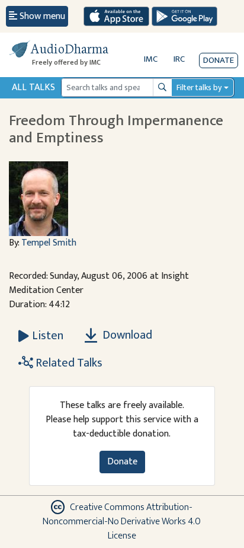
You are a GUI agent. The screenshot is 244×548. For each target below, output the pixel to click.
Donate (218, 60)
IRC (179, 59)
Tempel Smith (48, 243)
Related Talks (67, 363)
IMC (151, 59)
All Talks (33, 87)
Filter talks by (198, 87)
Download (126, 335)
